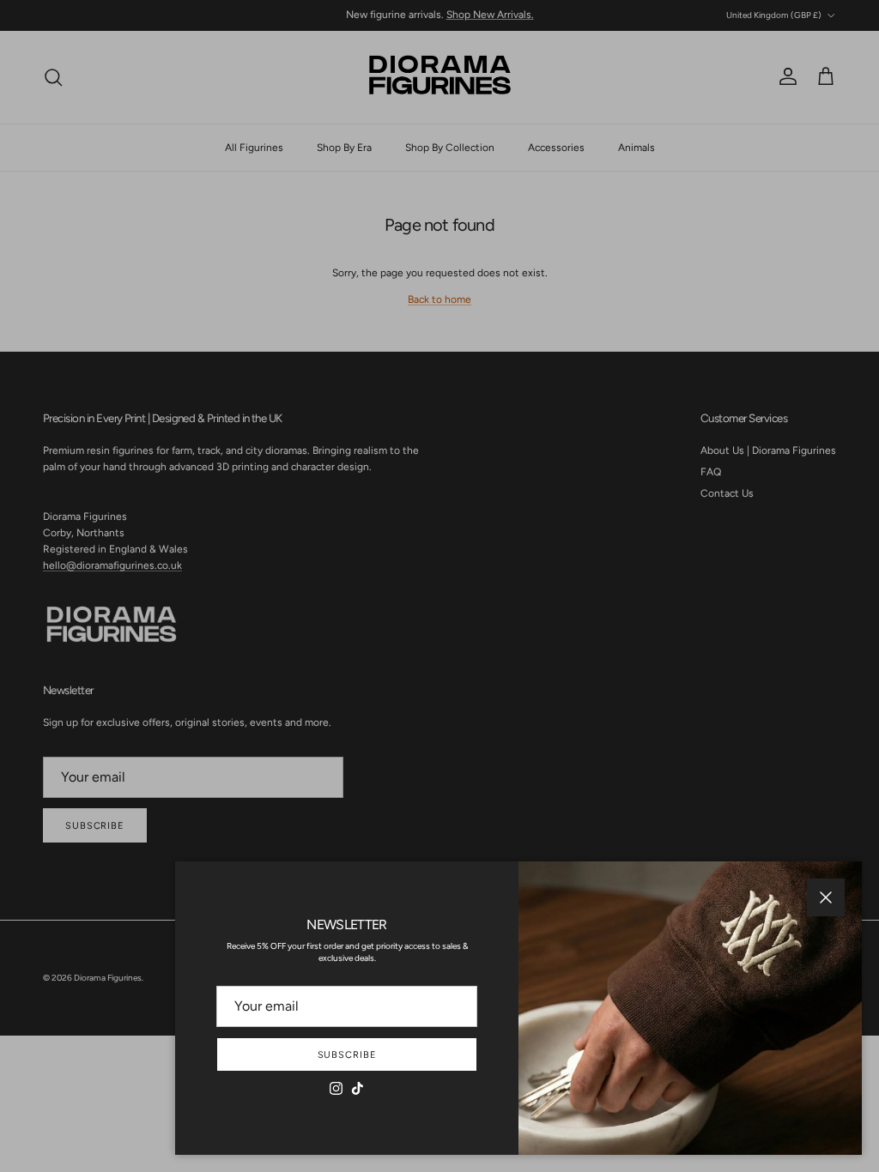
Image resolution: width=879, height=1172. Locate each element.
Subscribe (347, 1054)
